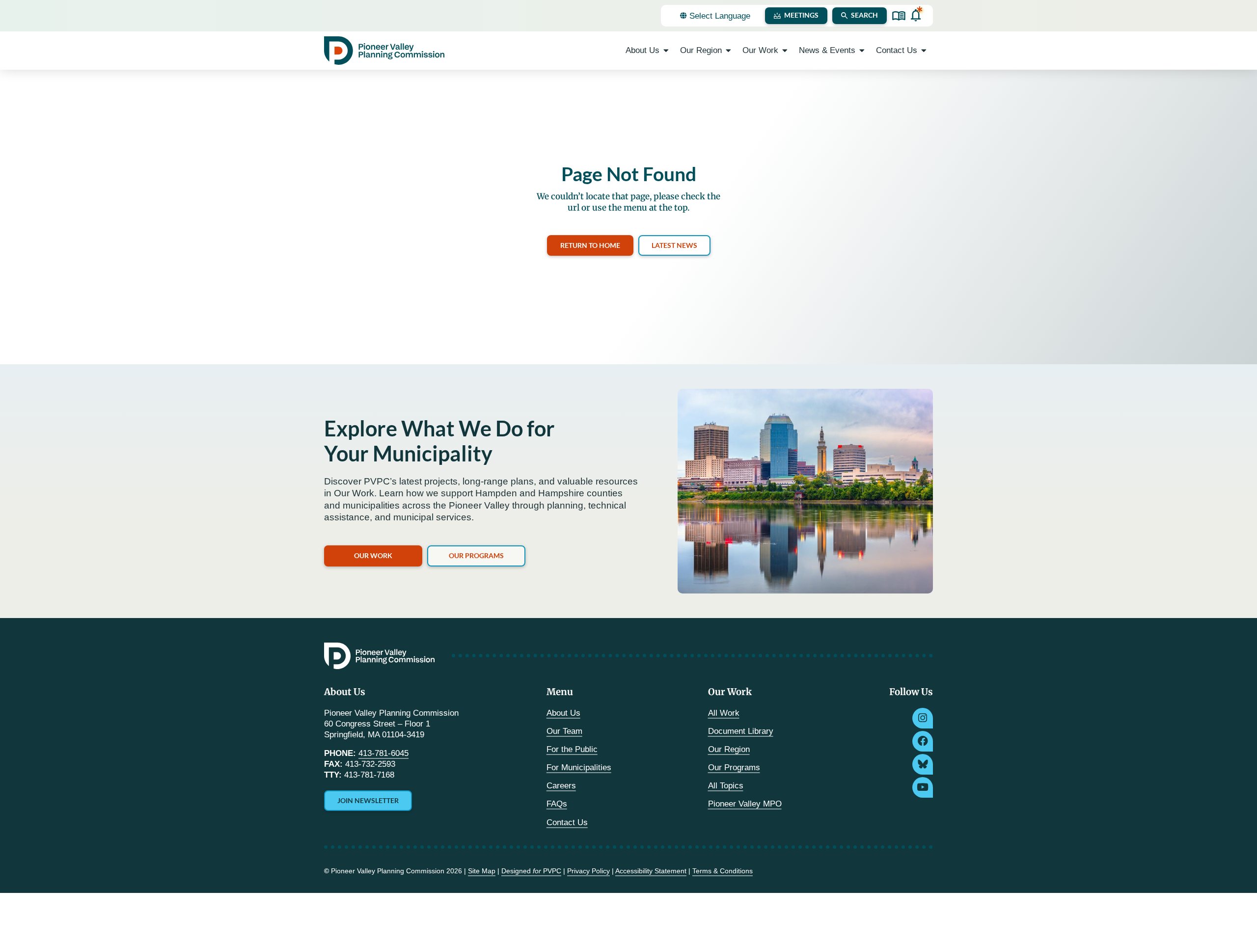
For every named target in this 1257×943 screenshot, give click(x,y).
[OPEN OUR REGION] (728, 50)
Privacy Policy (588, 871)
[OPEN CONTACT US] (924, 50)
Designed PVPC (531, 871)
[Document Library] (899, 16)
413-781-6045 (383, 753)
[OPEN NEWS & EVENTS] (862, 50)
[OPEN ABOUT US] (666, 50)
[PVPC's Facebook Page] (922, 741)
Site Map (481, 871)
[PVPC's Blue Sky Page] (922, 764)
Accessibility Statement (650, 871)
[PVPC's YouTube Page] (922, 787)
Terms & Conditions (722, 871)
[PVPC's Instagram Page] (922, 718)
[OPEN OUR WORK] (785, 50)
